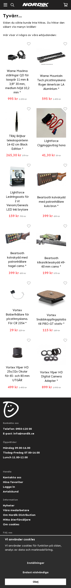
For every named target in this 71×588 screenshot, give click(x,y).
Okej (35, 581)
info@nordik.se (23, 433)
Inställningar (35, 562)
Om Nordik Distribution (19, 515)
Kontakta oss (12, 477)
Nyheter (8, 505)
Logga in (9, 487)
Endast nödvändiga (36, 572)
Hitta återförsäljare (17, 519)
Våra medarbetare (16, 510)
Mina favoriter (13, 482)
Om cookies (11, 524)
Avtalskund (11, 491)
